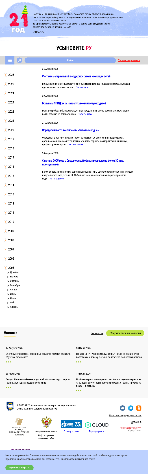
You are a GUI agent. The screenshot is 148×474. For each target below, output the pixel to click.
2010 (11, 222)
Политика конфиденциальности (125, 415)
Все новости (97, 333)
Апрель (14, 306)
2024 (11, 93)
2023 (11, 102)
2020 (11, 130)
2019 (11, 139)
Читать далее (83, 87)
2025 (11, 84)
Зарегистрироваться (129, 60)
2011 (11, 212)
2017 (11, 157)
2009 (11, 231)
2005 (11, 268)
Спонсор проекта (71, 431)
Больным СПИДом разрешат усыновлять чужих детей (74, 103)
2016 (11, 166)
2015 (11, 176)
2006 (11, 258)
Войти (70, 60)
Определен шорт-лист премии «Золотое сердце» (70, 130)
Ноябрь (14, 276)
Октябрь (14, 280)
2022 (11, 111)
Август (13, 289)
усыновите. (74, 47)
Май (12, 302)
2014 (11, 185)
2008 (11, 240)
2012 (11, 203)
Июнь (13, 298)
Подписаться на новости (125, 333)
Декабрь (14, 272)
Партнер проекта (96, 431)
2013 (11, 194)
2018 (11, 148)
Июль (13, 293)
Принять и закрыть (19, 467)
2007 (11, 249)
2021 (11, 121)
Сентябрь (15, 285)
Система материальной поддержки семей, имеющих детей (76, 76)
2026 (11, 75)
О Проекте (39, 32)
